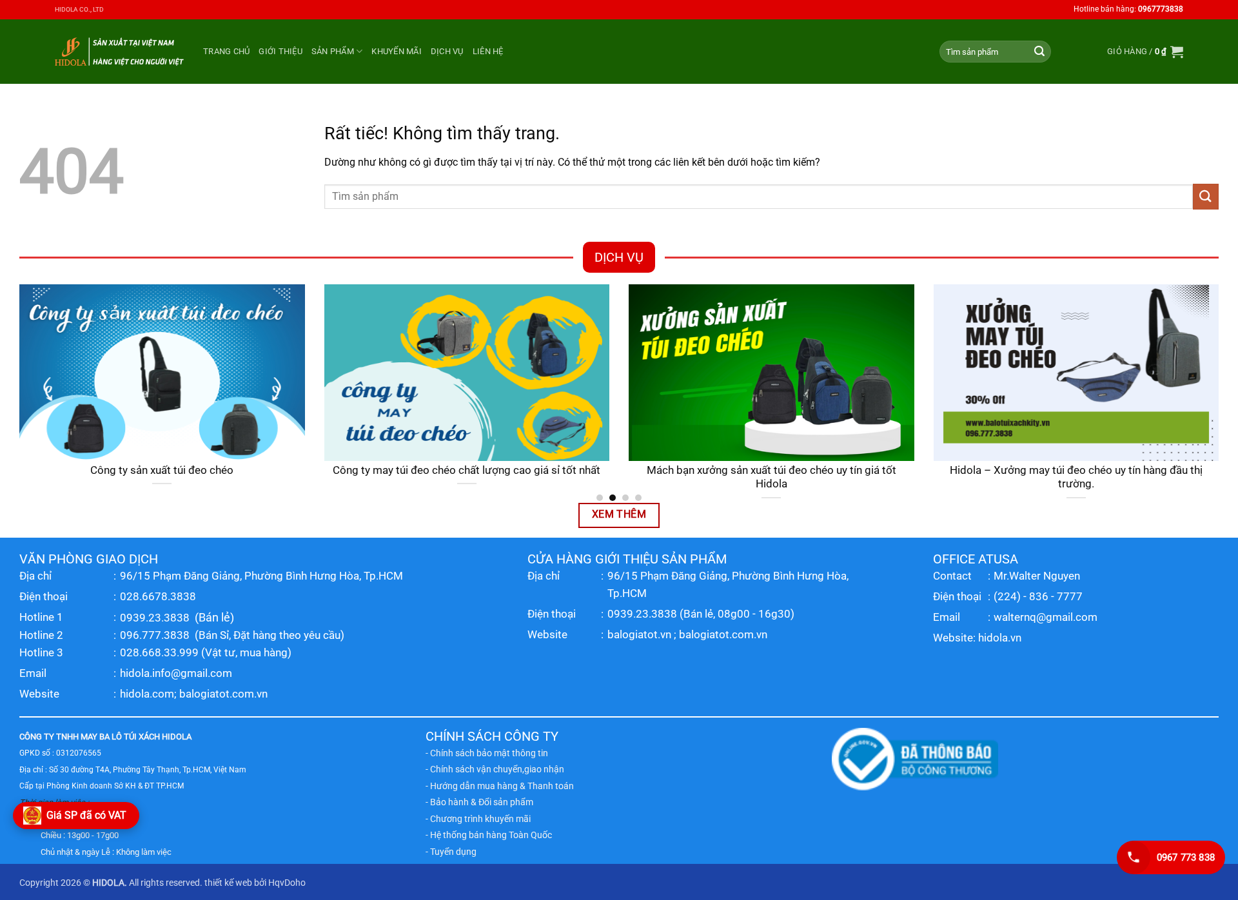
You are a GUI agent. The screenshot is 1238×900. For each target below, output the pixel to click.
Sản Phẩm (332, 51)
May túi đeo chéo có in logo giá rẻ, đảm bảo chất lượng (1024, 470)
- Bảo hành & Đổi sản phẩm (479, 802)
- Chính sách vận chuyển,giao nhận (495, 769)
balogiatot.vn (639, 634)
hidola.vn (999, 637)
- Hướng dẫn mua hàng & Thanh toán (500, 786)
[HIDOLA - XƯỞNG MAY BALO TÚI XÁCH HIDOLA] (119, 51)
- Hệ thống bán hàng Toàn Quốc (489, 835)
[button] (1145, 51)
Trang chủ (226, 51)
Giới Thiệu (280, 51)
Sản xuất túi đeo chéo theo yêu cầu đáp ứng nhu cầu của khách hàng (719, 477)
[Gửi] (1039, 52)
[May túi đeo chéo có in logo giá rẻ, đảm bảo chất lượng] (1024, 372)
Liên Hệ (488, 51)
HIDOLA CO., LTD (79, 9)
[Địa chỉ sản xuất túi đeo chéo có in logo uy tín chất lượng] (415, 372)
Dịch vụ (447, 51)
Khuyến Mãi (396, 51)
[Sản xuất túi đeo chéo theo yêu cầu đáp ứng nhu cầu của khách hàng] (719, 372)
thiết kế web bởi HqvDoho (255, 882)
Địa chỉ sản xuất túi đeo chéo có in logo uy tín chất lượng (414, 470)
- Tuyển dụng (451, 851)
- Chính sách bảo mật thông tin (487, 753)
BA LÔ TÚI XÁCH (129, 736)
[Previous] (16, 392)
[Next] (1221, 392)
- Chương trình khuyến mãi (478, 819)
